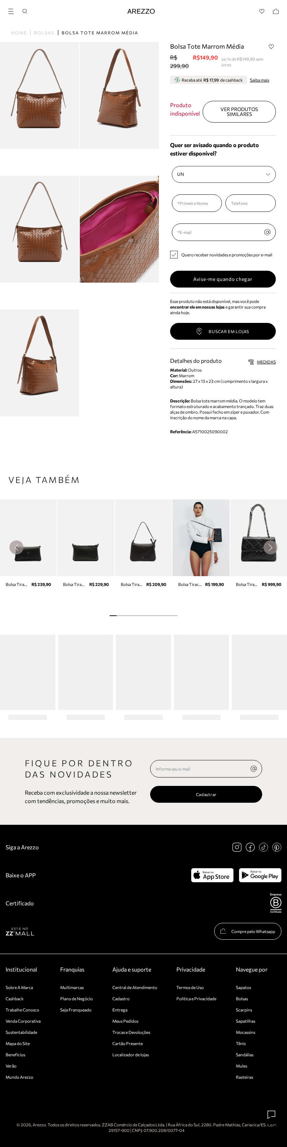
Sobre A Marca (19, 987)
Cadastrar (206, 794)
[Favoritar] (271, 46)
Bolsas (44, 32)
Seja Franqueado (75, 1009)
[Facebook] (250, 847)
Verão (11, 1065)
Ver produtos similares (239, 111)
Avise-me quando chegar (222, 279)
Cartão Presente (127, 1043)
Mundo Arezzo (19, 1077)
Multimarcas (72, 987)
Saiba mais (259, 79)
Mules (241, 1065)
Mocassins (245, 1032)
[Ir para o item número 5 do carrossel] (147, 615)
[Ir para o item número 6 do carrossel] (153, 615)
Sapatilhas (245, 1020)
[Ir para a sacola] (276, 11)
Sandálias (244, 1054)
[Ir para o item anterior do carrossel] (16, 547)
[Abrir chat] (271, 1115)
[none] (253, 769)
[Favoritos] (262, 11)
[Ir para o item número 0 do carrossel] (113, 615)
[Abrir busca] (24, 11)
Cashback (15, 998)
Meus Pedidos (125, 1020)
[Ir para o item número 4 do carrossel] (140, 615)
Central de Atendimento (134, 987)
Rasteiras (244, 1077)
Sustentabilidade (21, 1032)
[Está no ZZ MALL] (20, 931)
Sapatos (243, 987)
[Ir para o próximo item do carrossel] (271, 547)
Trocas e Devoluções (131, 1032)
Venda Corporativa (23, 1020)
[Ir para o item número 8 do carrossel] (167, 615)
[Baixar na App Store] (212, 875)
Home (19, 32)
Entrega (119, 1009)
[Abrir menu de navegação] (13, 10)
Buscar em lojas (229, 331)
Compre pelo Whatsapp (253, 931)
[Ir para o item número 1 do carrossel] (120, 615)
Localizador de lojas (130, 1054)
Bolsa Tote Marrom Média (100, 32)
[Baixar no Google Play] (260, 875)
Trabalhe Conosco (22, 1009)
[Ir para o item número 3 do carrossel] (133, 615)
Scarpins (244, 1009)
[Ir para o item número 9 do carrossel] (173, 615)
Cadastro (121, 998)
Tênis (241, 1043)
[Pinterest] (276, 847)
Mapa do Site (18, 1043)
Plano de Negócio (76, 998)
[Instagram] (236, 847)
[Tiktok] (263, 847)
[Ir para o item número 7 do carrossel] (160, 615)
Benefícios (15, 1054)
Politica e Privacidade (196, 998)
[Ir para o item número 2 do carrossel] (126, 615)
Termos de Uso (190, 987)
